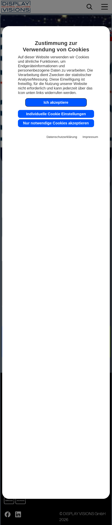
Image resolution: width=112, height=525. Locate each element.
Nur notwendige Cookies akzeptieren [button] (56, 123)
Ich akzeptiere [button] (56, 102)
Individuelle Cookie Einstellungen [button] (56, 114)
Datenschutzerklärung (62, 136)
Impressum (90, 136)
